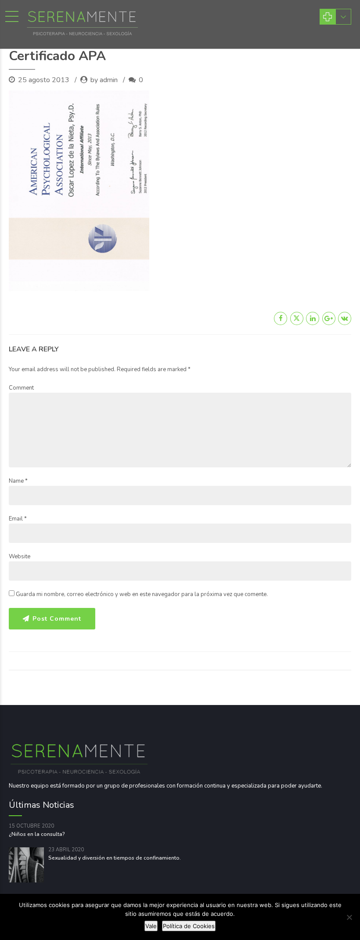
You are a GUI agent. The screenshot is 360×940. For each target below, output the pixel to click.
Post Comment (56, 619)
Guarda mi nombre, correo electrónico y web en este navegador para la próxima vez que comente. (142, 594)
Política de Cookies (189, 925)
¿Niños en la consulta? (37, 834)
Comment (21, 388)
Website (19, 556)
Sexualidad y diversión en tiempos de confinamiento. (114, 857)
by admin (104, 80)
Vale (151, 925)
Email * (18, 519)
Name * (18, 481)
